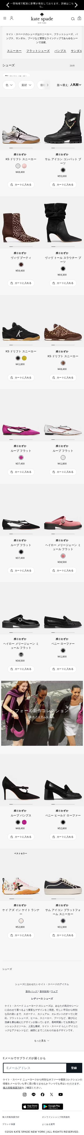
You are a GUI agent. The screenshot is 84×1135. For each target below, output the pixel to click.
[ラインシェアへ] (33, 1096)
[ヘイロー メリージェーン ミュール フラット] (63, 510)
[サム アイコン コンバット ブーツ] (63, 124)
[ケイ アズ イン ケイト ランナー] (21, 874)
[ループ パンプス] (21, 780)
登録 (74, 1067)
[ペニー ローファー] (63, 608)
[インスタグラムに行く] (24, 1096)
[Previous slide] (8, 5)
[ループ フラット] (21, 415)
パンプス (60, 50)
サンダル (77, 50)
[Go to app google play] (52, 1108)
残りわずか (20, 154)
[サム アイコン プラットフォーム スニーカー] (63, 874)
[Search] (73, 18)
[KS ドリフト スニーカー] (21, 124)
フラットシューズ (38, 50)
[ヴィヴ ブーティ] (21, 222)
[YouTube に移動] (60, 1096)
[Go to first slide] (76, 5)
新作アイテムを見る (42, 717)
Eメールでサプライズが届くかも (24, 1058)
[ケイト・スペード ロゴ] (42, 18)
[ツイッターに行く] (51, 1096)
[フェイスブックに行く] (42, 1096)
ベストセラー (20, 853)
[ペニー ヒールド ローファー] (63, 780)
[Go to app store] (30, 1108)
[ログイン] (11, 18)
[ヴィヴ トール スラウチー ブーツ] (63, 222)
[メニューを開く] (4, 18)
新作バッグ (31, 991)
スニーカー (14, 50)
